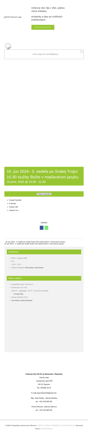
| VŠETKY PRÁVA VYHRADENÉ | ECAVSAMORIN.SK (56, 425)
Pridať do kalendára (44, 194)
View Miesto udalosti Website (21, 300)
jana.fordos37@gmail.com (47, 393)
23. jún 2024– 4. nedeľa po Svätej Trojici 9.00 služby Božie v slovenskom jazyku (34, 244)
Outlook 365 (13, 207)
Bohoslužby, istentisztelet (34, 267)
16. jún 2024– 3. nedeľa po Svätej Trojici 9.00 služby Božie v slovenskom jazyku (35, 242)
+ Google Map (18, 294)
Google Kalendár (15, 200)
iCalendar (12, 203)
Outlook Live (13, 210)
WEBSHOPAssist (46, 429)
